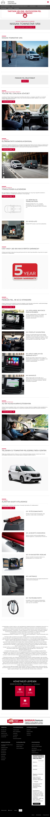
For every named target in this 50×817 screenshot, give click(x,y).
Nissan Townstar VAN (5, 6)
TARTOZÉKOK (16, 8)
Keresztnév (35, 769)
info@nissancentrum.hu (27, 684)
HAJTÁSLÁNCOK (33, 6)
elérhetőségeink (37, 684)
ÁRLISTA (24, 81)
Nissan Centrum (12, 2)
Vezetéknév (35, 765)
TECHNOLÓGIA (3, 8)
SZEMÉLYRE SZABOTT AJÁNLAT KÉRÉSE (24, 27)
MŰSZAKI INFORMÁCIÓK (42, 6)
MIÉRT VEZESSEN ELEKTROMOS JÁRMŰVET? (20, 6)
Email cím (35, 762)
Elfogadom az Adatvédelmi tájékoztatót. (38, 775)
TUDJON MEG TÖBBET (7, 101)
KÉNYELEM (10, 8)
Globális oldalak (4, 810)
